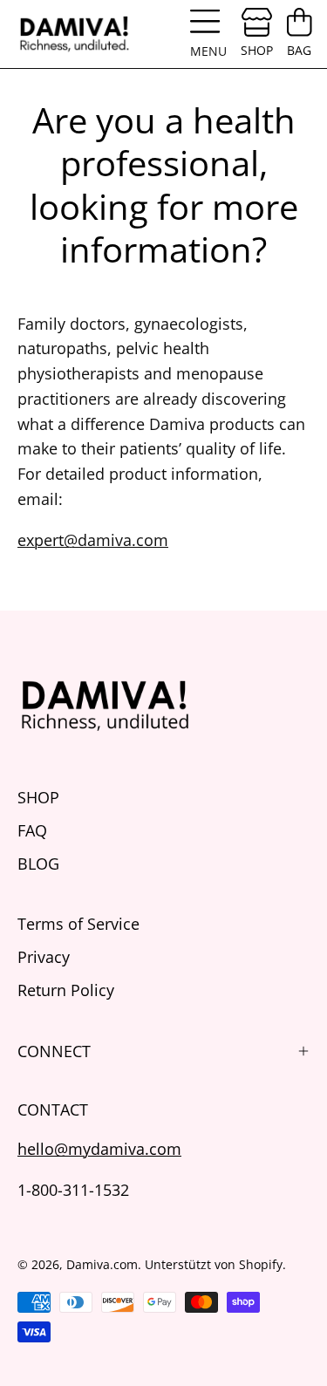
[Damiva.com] (74, 34)
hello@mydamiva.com (99, 1148)
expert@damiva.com (92, 539)
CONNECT (54, 1051)
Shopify (261, 1264)
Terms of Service (78, 923)
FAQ (32, 830)
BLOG (38, 863)
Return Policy (65, 989)
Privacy (43, 956)
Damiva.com (102, 1264)
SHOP (38, 797)
